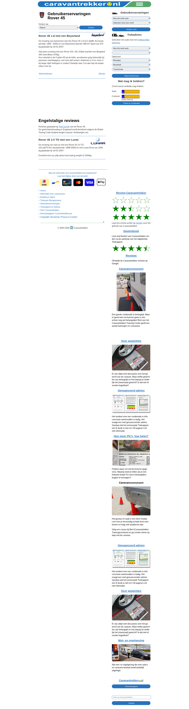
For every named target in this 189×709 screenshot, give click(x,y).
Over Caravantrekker (49, 210)
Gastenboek (131, 231)
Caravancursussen (131, 268)
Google (139, 223)
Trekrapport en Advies (50, 207)
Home (43, 191)
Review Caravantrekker (131, 192)
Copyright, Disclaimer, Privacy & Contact (58, 217)
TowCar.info (64, 127)
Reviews (131, 255)
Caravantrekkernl (131, 680)
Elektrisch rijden (47, 197)
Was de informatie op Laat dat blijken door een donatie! (73, 174)
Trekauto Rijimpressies (50, 200)
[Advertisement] (72, 98)
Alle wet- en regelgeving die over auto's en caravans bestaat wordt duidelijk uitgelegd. (130, 668)
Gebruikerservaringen (50, 203)
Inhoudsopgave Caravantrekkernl (56, 213)
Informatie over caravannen (52, 194)
